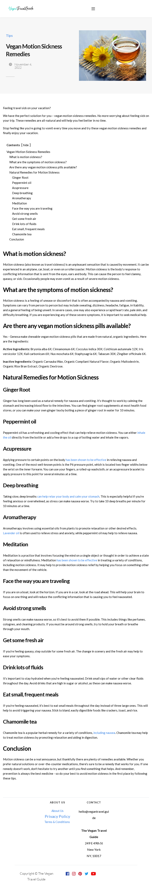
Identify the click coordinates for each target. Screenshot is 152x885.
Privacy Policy (57, 816)
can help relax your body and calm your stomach (68, 496)
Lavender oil (11, 533)
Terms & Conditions (57, 822)
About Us (57, 811)
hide (26, 145)
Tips (9, 35)
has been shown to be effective (86, 460)
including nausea (104, 732)
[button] (93, 8)
